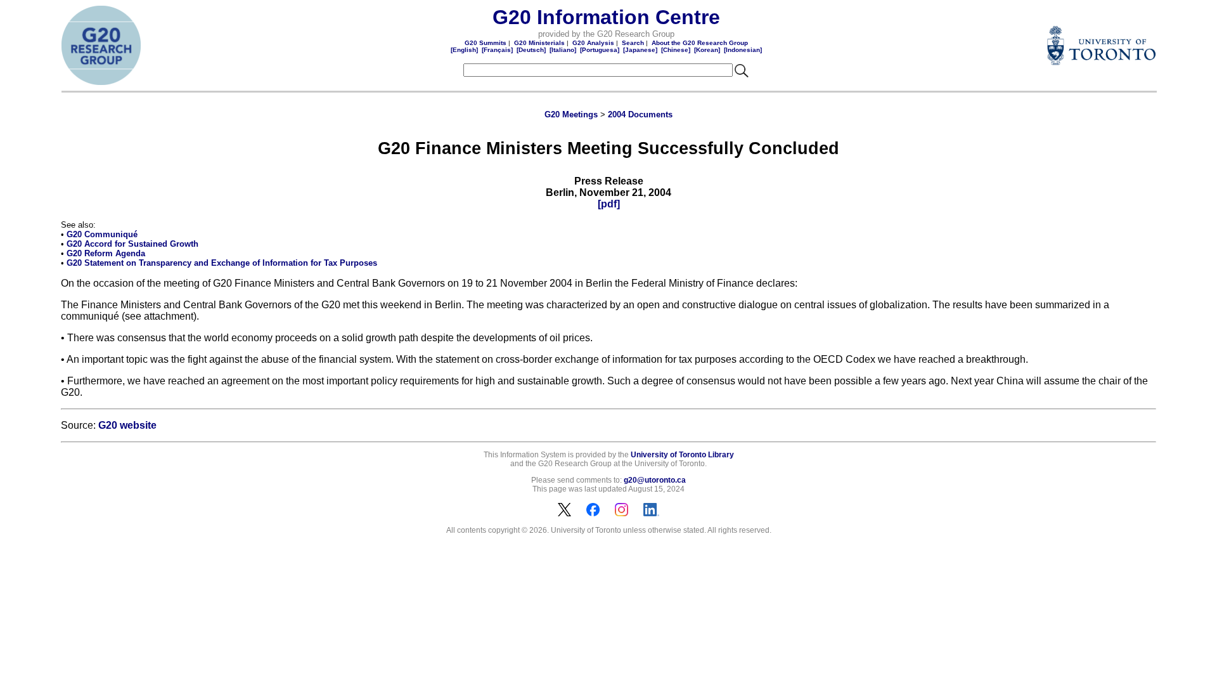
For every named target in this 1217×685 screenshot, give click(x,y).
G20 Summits (485, 42)
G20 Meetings (571, 114)
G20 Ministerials (539, 42)
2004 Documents (640, 114)
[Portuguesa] (599, 49)
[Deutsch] (531, 49)
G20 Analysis (593, 42)
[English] (464, 49)
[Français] (497, 49)
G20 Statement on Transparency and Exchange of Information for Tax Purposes (222, 263)
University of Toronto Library (682, 454)
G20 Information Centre (606, 17)
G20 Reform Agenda (106, 253)
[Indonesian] (743, 49)
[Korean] (707, 49)
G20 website (127, 425)
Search (633, 42)
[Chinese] (675, 49)
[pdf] (609, 204)
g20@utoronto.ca (655, 480)
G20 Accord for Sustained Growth (132, 244)
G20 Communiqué (102, 234)
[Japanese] (640, 49)
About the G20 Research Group (700, 42)
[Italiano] (563, 49)
